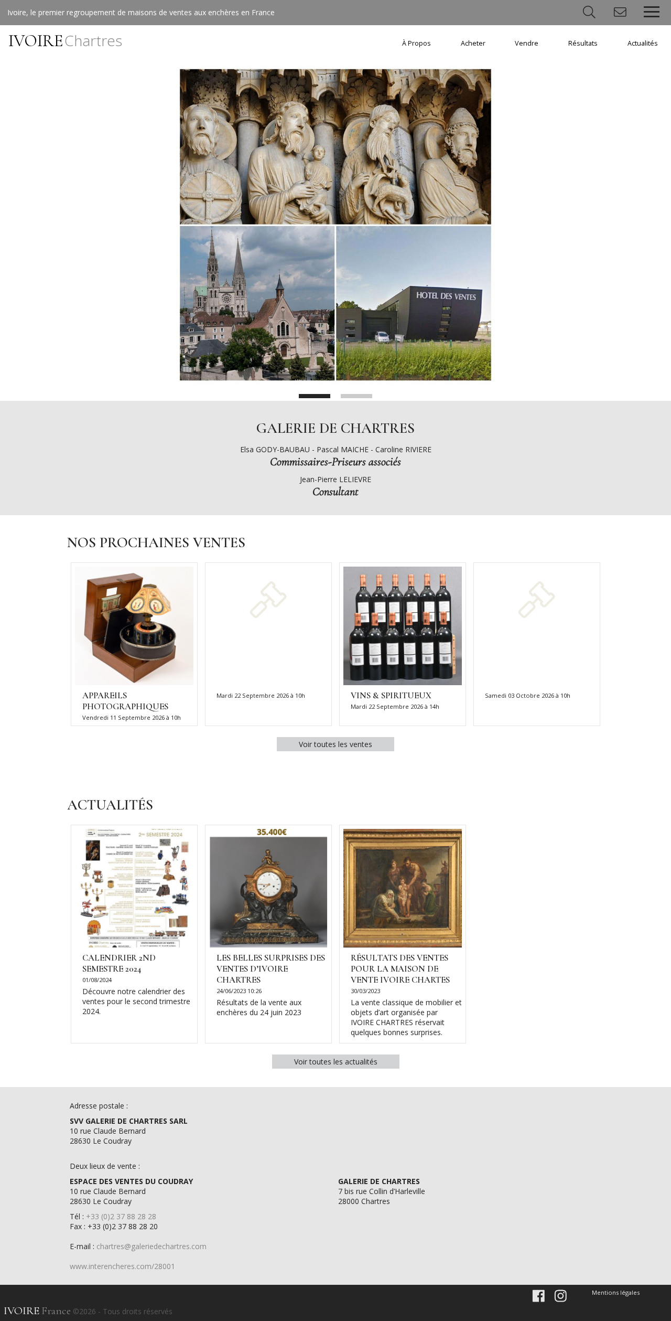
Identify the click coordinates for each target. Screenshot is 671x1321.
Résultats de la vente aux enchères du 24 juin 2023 (259, 1007)
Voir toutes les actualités (335, 1062)
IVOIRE (65, 40)
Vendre (526, 43)
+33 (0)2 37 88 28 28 (121, 1216)
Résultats (583, 43)
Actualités (642, 43)
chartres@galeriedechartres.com (151, 1246)
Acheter (473, 43)
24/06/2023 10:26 (239, 991)
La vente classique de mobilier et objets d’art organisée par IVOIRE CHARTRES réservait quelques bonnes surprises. (406, 1017)
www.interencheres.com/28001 (122, 1266)
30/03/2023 (365, 991)
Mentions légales (616, 1292)
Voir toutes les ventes (335, 744)
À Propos (416, 43)
